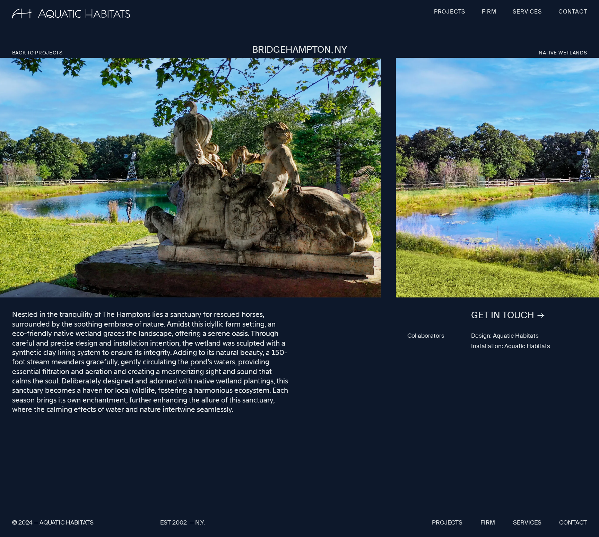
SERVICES (527, 11)
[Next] (590, 178)
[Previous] (9, 178)
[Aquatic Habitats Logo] (71, 13)
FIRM (489, 11)
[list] (299, 178)
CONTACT (572, 11)
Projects (449, 11)
